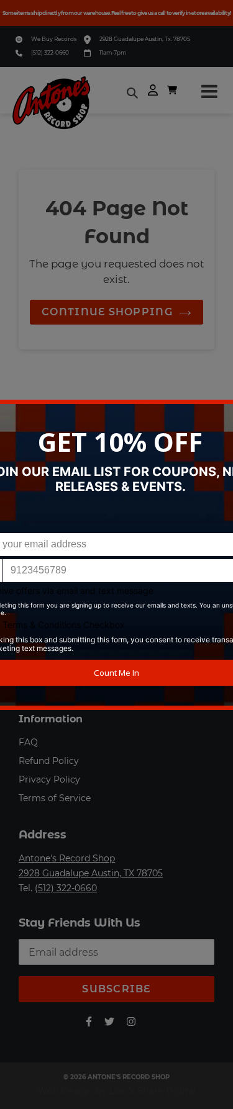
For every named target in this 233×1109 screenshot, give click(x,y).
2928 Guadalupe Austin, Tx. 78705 (144, 38)
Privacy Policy (49, 779)
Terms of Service (55, 798)
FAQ (28, 742)
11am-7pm (112, 52)
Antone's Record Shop (67, 858)
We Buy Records (53, 38)
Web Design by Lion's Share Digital (116, 1091)
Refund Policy (49, 760)
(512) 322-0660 (50, 52)
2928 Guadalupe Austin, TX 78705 (91, 873)
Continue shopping (107, 312)
